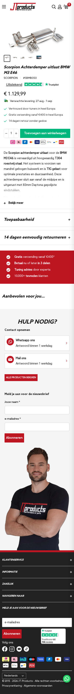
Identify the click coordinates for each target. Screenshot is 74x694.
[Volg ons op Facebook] (4, 649)
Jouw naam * (12, 402)
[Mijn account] (60, 7)
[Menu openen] (4, 6)
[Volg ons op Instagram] (12, 649)
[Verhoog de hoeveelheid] (16, 133)
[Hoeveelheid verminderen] (6, 133)
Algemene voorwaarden (38, 685)
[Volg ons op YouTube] (19, 649)
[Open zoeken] (54, 7)
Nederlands (11, 675)
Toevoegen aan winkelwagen (45, 133)
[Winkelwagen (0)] (66, 7)
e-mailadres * (13, 419)
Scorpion (11, 78)
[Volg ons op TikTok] (26, 649)
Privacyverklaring (12, 685)
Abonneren (14, 438)
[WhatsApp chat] (67, 679)
